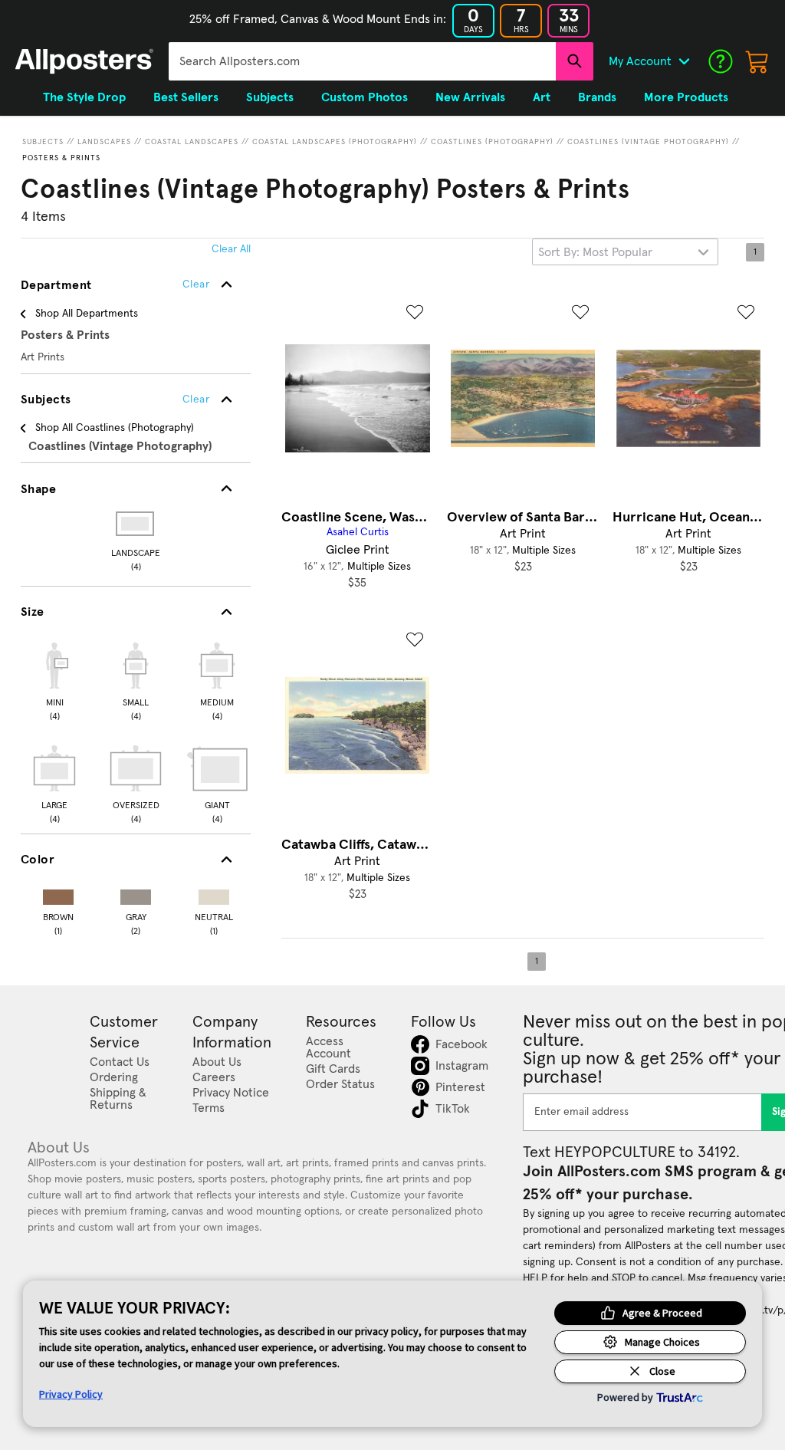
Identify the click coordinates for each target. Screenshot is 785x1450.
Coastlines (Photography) (492, 142)
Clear (195, 399)
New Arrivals (470, 97)
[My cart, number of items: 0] (757, 61)
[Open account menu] (684, 61)
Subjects (43, 142)
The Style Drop (84, 97)
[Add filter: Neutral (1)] (214, 894)
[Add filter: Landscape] (136, 523)
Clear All (231, 249)
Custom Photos (364, 97)
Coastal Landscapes (191, 142)
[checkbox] (54, 679)
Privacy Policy (71, 1394)
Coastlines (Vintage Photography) (648, 142)
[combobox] (362, 61)
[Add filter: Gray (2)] (136, 894)
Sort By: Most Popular (595, 252)
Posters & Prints (61, 158)
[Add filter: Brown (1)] (58, 894)
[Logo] (84, 61)
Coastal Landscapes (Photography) (334, 142)
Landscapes (104, 142)
